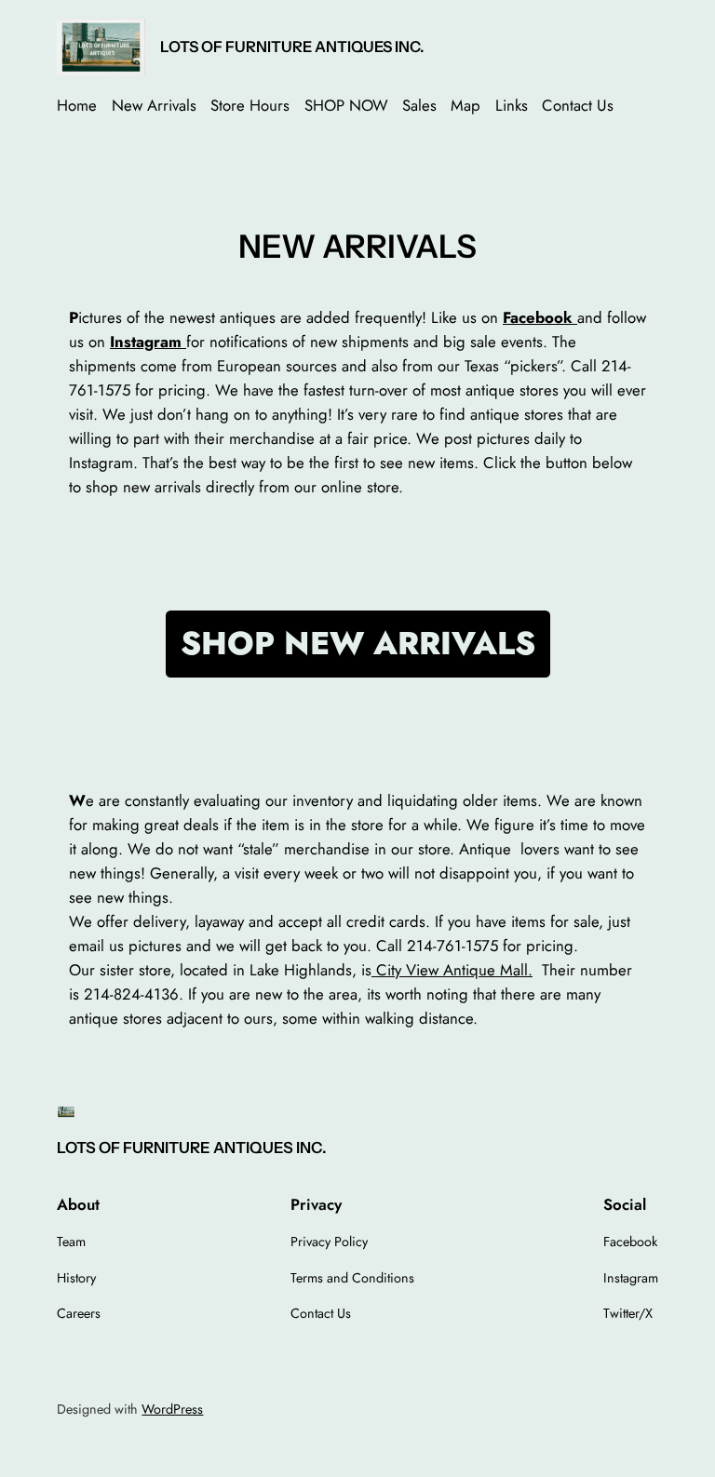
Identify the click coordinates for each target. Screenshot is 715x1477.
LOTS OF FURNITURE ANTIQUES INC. (292, 46)
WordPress (172, 1409)
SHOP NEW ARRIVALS (358, 643)
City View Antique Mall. (452, 970)
